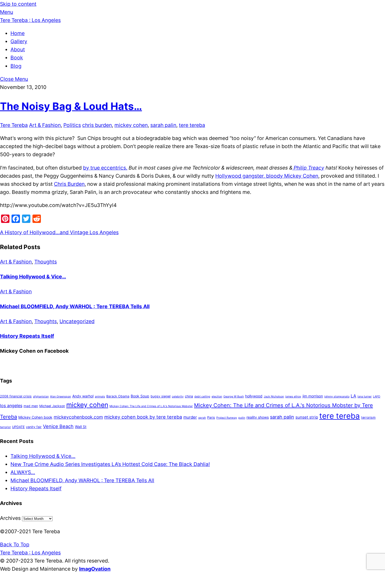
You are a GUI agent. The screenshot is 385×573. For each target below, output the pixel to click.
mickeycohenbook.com (78, 417)
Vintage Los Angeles (94, 232)
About (17, 49)
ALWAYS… (22, 472)
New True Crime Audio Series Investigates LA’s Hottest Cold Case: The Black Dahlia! (110, 464)
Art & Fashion (45, 125)
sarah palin (163, 125)
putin (241, 417)
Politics (72, 125)
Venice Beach (58, 426)
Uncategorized (77, 321)
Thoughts (45, 262)
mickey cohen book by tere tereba (143, 417)
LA (353, 395)
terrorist (5, 427)
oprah (202, 417)
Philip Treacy (308, 168)
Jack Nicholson (274, 396)
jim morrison (312, 396)
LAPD (376, 396)
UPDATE (18, 427)
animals (100, 396)
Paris (211, 417)
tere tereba (192, 125)
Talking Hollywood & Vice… (33, 276)
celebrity (178, 396)
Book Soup (140, 396)
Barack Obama (117, 396)
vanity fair (34, 427)
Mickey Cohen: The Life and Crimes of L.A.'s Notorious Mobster (151, 406)
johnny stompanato (336, 396)
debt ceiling (202, 396)
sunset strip (306, 417)
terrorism (368, 417)
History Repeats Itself (27, 336)
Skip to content (18, 4)
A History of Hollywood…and (34, 232)
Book (16, 57)
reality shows (257, 417)
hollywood (253, 396)
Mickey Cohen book (35, 417)
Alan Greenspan (60, 396)
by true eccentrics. (105, 168)
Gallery (18, 41)
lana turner (365, 396)
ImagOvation (95, 569)
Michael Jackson (52, 406)
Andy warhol (83, 396)
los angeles (11, 405)
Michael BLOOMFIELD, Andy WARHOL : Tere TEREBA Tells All (75, 306)
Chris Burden (69, 184)
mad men (31, 406)
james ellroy (293, 396)
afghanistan (41, 396)
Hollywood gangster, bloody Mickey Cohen (266, 176)
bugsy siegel (160, 396)
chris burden (97, 125)
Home (17, 33)
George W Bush (233, 396)
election (217, 396)
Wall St (80, 426)
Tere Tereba (14, 125)
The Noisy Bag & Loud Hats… (71, 106)
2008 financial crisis (16, 396)
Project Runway (226, 417)
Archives (10, 518)
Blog (15, 66)
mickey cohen (131, 125)
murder (190, 417)
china (189, 396)
